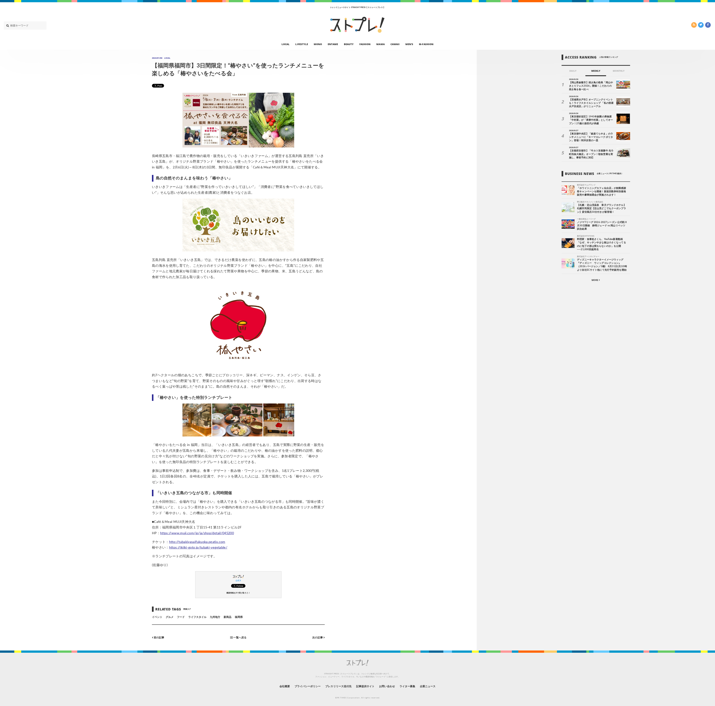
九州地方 (215, 617)
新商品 (227, 617)
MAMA (380, 44)
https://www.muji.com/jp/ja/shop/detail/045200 (197, 533)
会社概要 (284, 686)
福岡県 (239, 617)
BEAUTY (349, 44)
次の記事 (317, 637)
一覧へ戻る (239, 637)
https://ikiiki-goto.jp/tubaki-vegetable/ (198, 547)
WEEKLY (595, 70)
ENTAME (333, 44)
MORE (595, 280)
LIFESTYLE (301, 44)
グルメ (170, 617)
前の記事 (158, 637)
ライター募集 (407, 686)
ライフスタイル (197, 617)
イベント (157, 617)
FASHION (365, 44)
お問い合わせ (387, 686)
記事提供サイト (365, 686)
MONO (318, 44)
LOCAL (286, 44)
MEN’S (409, 44)
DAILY (572, 70)
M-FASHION (426, 44)
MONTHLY (619, 70)
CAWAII (395, 44)
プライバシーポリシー (308, 686)
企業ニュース (428, 686)
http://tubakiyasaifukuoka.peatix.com (197, 542)
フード (181, 617)
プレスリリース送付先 (338, 686)
